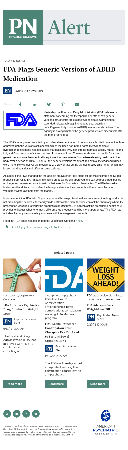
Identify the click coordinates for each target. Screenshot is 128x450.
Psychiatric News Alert (28, 90)
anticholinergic (55, 306)
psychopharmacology (35, 227)
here (79, 220)
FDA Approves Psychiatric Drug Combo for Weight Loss (21, 309)
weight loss (113, 295)
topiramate (94, 299)
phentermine (111, 299)
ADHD (16, 227)
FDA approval (96, 295)
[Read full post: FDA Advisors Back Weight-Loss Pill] (105, 275)
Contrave (9, 299)
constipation (72, 310)
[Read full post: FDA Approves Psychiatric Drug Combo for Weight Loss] (22, 275)
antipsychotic (68, 295)
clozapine (51, 295)
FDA (54, 227)
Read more (14, 383)
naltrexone (10, 295)
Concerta (64, 227)
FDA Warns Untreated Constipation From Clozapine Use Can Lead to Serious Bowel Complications (62, 332)
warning (50, 314)
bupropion (26, 295)
